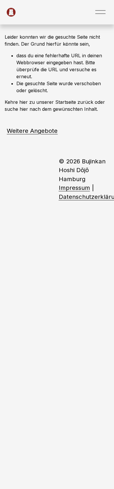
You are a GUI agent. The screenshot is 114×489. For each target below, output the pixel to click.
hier (23, 102)
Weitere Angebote (32, 130)
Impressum (74, 187)
